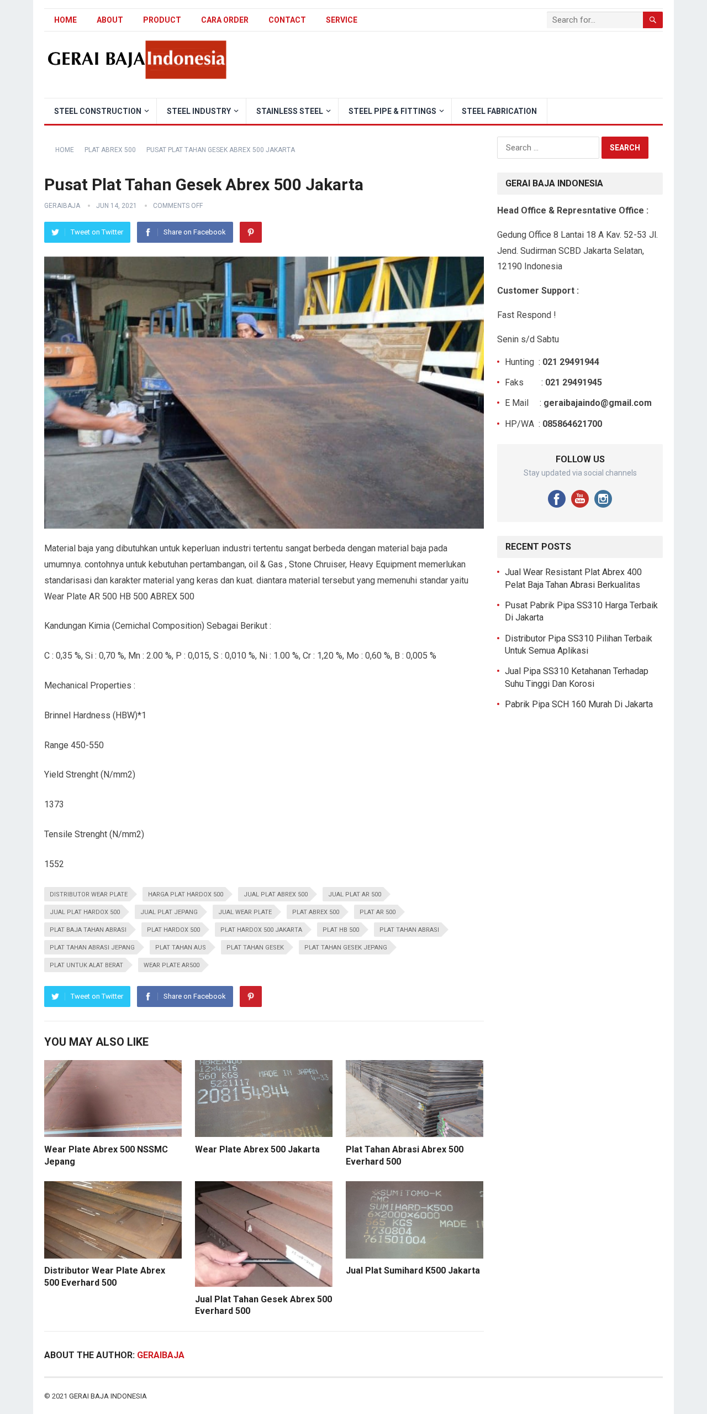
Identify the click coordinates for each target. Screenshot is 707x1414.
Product (162, 19)
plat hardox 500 (173, 929)
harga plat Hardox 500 (185, 894)
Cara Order (225, 19)
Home (65, 19)
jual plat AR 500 (354, 894)
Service (341, 19)
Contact (287, 19)
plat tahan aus (180, 947)
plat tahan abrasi (409, 929)
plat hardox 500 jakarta (261, 929)
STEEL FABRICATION (499, 111)
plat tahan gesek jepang (345, 947)
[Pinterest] (251, 232)
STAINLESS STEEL (289, 111)
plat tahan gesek (255, 947)
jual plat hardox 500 (85, 912)
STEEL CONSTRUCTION (97, 111)
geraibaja (62, 206)
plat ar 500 (377, 912)
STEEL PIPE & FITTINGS (392, 111)
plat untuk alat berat (86, 965)
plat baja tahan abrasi (88, 929)
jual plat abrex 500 (276, 894)
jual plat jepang (169, 912)
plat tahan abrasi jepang (92, 947)
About (110, 19)
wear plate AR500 (171, 965)
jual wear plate (245, 912)
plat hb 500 (341, 929)
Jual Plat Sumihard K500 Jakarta (413, 1270)
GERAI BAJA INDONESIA (108, 1396)
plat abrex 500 (315, 912)
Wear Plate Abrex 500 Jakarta (257, 1149)
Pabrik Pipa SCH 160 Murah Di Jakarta (579, 704)
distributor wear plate (89, 894)
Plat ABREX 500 (110, 150)
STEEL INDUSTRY (199, 111)
